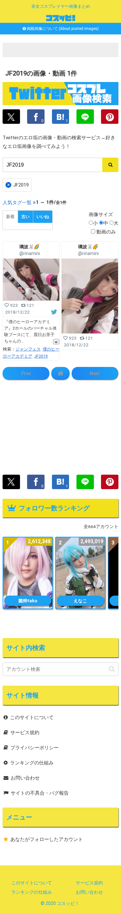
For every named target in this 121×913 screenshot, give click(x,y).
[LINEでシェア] (85, 116)
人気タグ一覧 (17, 202)
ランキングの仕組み (32, 763)
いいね (42, 216)
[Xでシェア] (11, 116)
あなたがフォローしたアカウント (46, 839)
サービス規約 (24, 732)
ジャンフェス (28, 349)
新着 (10, 216)
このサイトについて (32, 717)
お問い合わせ (25, 778)
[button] (111, 669)
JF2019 (18, 185)
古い (25, 216)
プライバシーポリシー (34, 748)
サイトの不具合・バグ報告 (40, 793)
